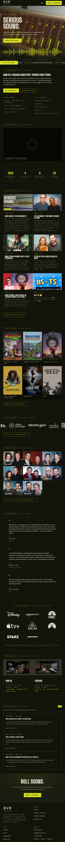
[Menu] (41, 2)
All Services (11, 90)
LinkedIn (43, 833)
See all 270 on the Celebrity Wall (20, 498)
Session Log (6, 833)
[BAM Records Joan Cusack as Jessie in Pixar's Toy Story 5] (17, 281)
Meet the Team (38, 813)
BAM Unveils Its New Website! (16, 216)
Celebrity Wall (6, 830)
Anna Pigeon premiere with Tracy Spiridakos (17, 257)
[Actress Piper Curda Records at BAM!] (47, 243)
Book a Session (54, 3)
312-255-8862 (38, 830)
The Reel (5, 823)
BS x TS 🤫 (38, 295)
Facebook (49, 833)
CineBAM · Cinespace (40, 810)
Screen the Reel (12, 40)
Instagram (36, 833)
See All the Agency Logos (16, 433)
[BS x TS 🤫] (47, 281)
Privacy (59, 840)
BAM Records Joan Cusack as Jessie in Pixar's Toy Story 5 (15, 296)
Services (36, 803)
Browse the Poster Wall (15, 402)
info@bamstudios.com (40, 827)
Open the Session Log (14, 314)
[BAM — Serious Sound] (6, 2)
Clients (5, 827)
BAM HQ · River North (40, 806)
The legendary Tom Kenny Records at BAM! (46, 217)
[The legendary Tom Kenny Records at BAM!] (47, 202)
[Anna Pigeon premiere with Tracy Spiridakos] (17, 243)
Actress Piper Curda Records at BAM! (46, 257)
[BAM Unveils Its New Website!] (17, 202)
